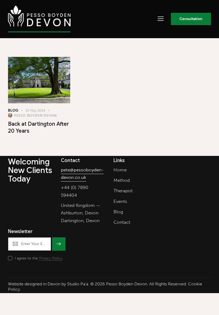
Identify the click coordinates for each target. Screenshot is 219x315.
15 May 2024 (35, 110)
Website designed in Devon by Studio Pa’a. (48, 283)
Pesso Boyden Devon (126, 283)
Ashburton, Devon (80, 212)
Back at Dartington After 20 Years (38, 127)
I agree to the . (39, 258)
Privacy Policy (50, 259)
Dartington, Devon (80, 220)
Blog (13, 110)
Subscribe (59, 246)
